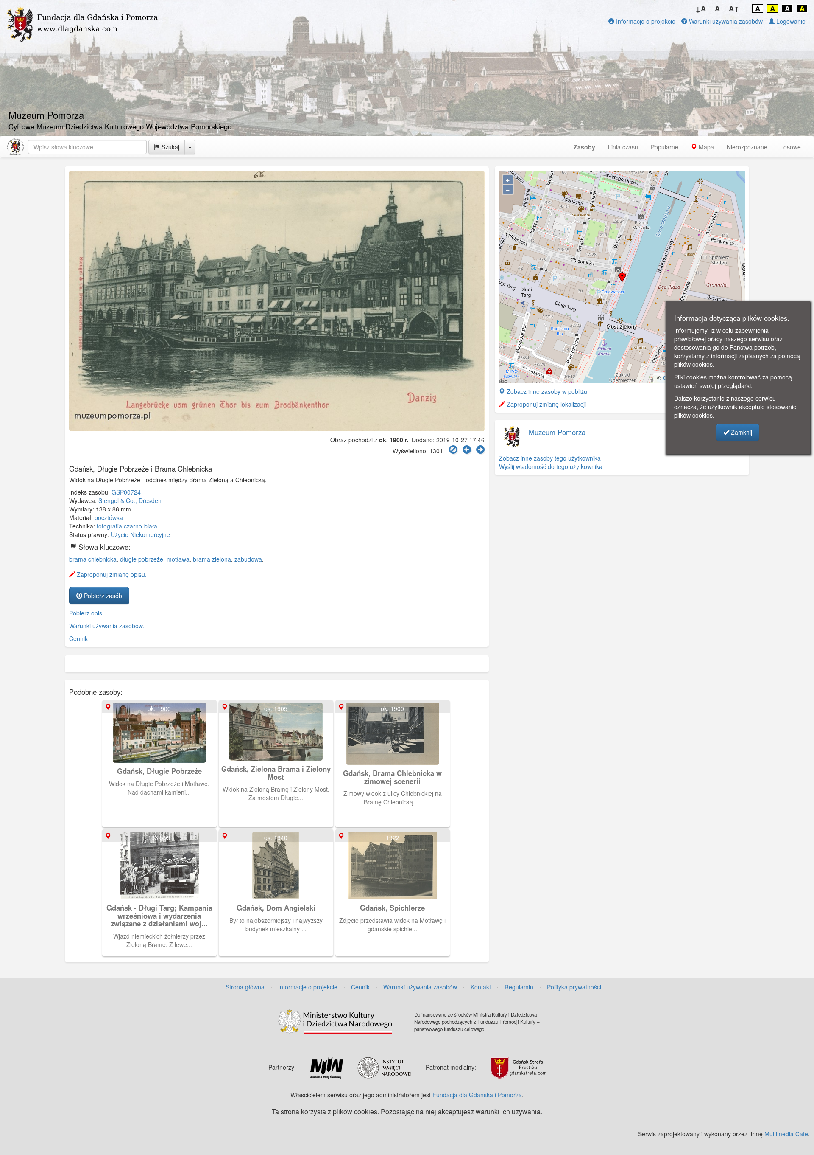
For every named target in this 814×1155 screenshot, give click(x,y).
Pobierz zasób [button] (102, 595)
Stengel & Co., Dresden (130, 500)
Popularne (664, 147)
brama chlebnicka (93, 559)
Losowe (790, 147)
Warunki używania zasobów (725, 21)
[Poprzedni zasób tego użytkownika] (467, 450)
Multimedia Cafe (786, 1134)
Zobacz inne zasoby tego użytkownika (550, 458)
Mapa (705, 147)
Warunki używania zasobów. (106, 625)
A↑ (734, 8)
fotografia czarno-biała (127, 526)
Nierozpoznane (747, 147)
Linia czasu (623, 147)
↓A (700, 8)
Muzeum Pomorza (557, 432)
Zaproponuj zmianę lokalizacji (545, 404)
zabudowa (248, 559)
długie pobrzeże (141, 559)
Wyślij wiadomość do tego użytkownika (550, 466)
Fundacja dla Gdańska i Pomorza (477, 1094)
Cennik (78, 638)
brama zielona (212, 559)
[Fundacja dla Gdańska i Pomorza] (15, 146)
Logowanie (790, 21)
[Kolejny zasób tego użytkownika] (480, 450)
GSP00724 (126, 492)
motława (178, 559)
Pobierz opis (85, 613)
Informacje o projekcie (644, 21)
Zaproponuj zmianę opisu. (111, 574)
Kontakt (481, 987)
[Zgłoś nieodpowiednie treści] (453, 450)
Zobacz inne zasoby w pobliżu (546, 391)
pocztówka (109, 517)
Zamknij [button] (740, 432)
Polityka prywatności (574, 987)
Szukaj (169, 147)
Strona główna (245, 987)
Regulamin (519, 987)
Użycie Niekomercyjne (140, 534)
